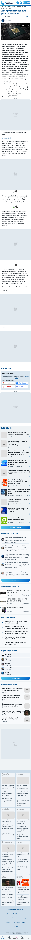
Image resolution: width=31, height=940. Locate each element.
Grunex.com (5, 692)
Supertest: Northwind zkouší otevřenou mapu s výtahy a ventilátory (23, 861)
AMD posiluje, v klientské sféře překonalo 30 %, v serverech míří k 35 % (19, 472)
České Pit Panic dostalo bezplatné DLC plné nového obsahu (8, 793)
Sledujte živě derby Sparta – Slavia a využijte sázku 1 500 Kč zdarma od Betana (18, 481)
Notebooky (4, 8)
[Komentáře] (27, 17)
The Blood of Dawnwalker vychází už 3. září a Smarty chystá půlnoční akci (8, 870)
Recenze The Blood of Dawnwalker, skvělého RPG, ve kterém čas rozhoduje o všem (22, 794)
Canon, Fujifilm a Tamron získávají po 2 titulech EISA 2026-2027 (23, 897)
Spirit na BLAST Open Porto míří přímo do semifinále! (7, 800)
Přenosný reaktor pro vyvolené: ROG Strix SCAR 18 (18, 500)
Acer (10, 8)
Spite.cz (4, 707)
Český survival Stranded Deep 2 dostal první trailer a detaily (12, 705)
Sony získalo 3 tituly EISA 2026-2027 (23, 903)
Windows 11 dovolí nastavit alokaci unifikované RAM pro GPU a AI (17, 462)
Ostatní (13, 6)
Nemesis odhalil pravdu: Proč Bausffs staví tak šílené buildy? (11, 719)
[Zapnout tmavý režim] (21, 2)
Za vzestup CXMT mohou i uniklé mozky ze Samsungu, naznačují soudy (19, 491)
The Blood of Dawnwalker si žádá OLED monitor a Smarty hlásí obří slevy (17, 443)
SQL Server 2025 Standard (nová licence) (8, 834)
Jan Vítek (8, 20)
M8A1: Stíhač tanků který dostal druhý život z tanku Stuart (23, 854)
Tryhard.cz (5, 721)
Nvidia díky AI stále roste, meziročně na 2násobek (16, 518)
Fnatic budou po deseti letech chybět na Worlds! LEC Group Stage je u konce (8, 862)
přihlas (27, 376)
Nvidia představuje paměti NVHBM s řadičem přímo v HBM (18, 433)
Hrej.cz (4, 701)
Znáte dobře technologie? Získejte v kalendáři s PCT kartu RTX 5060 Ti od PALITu (19, 452)
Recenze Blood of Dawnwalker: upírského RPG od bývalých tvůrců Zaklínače (22, 829)
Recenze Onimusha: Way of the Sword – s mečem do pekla (8, 902)
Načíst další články (15, 527)
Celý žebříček (15, 678)
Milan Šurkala (11, 436)
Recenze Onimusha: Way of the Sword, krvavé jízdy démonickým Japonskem (23, 803)
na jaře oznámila (6, 138)
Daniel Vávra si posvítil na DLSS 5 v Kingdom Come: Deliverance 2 (13, 712)
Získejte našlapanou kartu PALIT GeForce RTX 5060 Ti (23, 836)
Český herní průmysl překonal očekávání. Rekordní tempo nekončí (11, 697)
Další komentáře (15, 580)
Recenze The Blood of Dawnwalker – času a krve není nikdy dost (7, 896)
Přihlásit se (26, 2)
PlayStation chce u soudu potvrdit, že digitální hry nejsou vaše (12, 689)
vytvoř (16, 377)
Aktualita (7, 6)
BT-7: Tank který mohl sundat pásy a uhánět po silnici (22, 867)
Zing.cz (4, 714)
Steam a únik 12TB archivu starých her (6, 820)
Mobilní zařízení (21, 6)
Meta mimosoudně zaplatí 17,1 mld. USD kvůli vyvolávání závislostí (18, 510)
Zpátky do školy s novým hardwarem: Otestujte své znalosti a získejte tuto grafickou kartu (8, 827)
